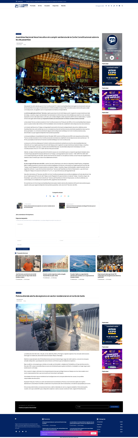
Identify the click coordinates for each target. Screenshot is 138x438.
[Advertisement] (69, 19)
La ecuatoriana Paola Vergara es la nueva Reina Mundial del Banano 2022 (81, 429)
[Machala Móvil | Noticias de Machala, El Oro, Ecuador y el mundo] (21, 5)
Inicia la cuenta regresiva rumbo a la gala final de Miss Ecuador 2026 (54, 274)
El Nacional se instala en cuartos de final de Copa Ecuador (54, 422)
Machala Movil (20, 43)
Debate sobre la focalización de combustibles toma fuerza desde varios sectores (55, 429)
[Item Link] (28, 263)
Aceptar (94, 433)
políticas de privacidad (77, 432)
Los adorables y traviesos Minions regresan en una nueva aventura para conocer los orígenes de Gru (82, 422)
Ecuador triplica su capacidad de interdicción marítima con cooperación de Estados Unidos (82, 275)
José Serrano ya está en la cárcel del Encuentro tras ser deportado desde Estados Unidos (26, 275)
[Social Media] (106, 6)
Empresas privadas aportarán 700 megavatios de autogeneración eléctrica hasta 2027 (45, 1)
